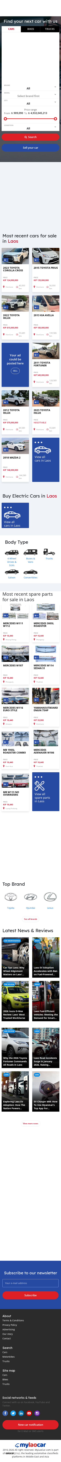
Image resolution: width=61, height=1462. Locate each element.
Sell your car (30, 147)
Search (32, 137)
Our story (7, 1333)
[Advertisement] (30, 58)
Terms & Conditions (13, 1320)
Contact (6, 1338)
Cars (11, 29)
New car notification (30, 1424)
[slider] (5, 118)
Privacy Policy (9, 1324)
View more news (30, 1123)
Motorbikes (8, 1356)
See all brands (30, 919)
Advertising (8, 1329)
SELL (15, 370)
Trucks (49, 29)
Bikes (30, 29)
